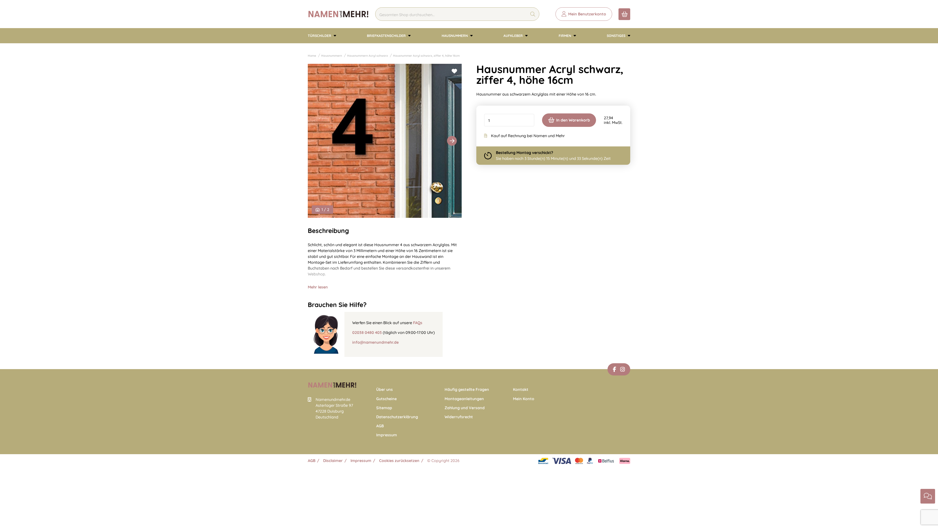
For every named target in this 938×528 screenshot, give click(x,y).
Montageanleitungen (464, 398)
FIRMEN (565, 35)
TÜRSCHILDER (320, 35)
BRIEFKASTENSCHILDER (387, 35)
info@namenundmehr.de (375, 342)
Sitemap (384, 408)
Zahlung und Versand (465, 408)
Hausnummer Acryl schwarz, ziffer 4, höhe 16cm (426, 55)
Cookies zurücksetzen (399, 460)
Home (312, 55)
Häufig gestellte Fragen (467, 389)
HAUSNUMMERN (455, 35)
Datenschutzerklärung (397, 417)
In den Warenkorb (573, 120)
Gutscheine (386, 398)
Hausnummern (331, 55)
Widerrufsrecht (459, 417)
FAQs (417, 322)
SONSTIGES (616, 35)
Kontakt (520, 389)
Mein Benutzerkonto (587, 13)
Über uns (384, 389)
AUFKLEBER (513, 35)
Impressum (386, 435)
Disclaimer (333, 460)
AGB (380, 426)
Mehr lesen (318, 287)
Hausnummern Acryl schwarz (367, 55)
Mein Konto (523, 398)
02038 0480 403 (367, 332)
